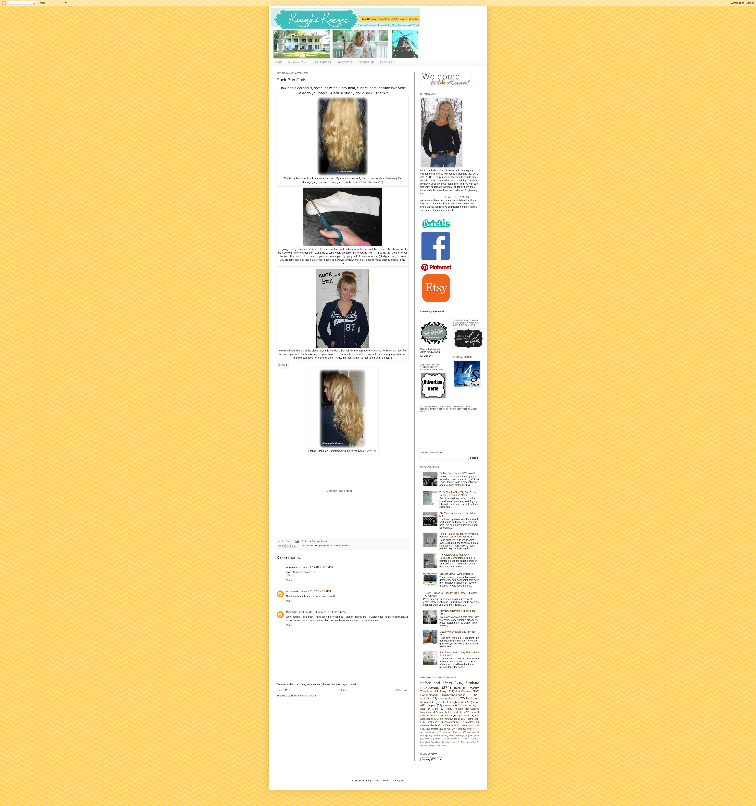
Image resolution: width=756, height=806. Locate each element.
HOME (277, 62)
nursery (459, 732)
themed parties (452, 739)
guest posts (473, 735)
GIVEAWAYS (345, 62)
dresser (447, 705)
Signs (435, 708)
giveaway (464, 715)
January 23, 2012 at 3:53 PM (315, 591)
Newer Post (284, 690)
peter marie (292, 591)
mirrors (434, 729)
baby (422, 729)
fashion (310, 546)
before (432, 742)
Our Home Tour (297, 62)
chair (476, 702)
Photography (451, 722)
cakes (435, 732)
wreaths (424, 732)
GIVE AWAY (468, 725)
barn (422, 742)
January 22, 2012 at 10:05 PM (317, 567)
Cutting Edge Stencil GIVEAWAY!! (457, 473)
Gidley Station (469, 739)
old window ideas (450, 719)
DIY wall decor (466, 705)
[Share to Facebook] (291, 546)
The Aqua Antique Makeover (454, 554)
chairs (459, 729)
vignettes (424, 745)
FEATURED (387, 62)
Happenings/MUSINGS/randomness (332, 546)
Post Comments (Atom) (303, 695)
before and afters (436, 683)
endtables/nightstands (452, 702)
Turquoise (431, 722)
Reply (289, 580)
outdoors (471, 729)
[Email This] (280, 546)
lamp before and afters (452, 712)
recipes (431, 705)
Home (343, 690)
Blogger (399, 780)
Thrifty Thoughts (454, 708)
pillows (447, 729)
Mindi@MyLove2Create (299, 612)
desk (422, 708)
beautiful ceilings (456, 735)
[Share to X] (287, 546)
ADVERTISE (366, 62)
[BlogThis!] (284, 546)
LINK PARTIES (322, 62)
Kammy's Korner (320, 541)
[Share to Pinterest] (295, 546)
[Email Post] (296, 541)
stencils (425, 698)
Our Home (431, 715)
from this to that (468, 742)
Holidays (424, 735)
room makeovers (448, 698)
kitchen (427, 739)
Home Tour (473, 719)
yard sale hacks (439, 745)
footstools (471, 732)
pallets (438, 739)
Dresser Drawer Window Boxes (456, 574)
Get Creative (463, 691)
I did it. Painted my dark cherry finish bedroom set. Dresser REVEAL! (458, 535)
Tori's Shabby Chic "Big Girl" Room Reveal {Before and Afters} (457, 493)
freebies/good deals (448, 742)
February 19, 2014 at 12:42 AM (329, 612)
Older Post (402, 690)
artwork (475, 712)
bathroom (446, 732)
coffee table (449, 725)
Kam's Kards (439, 735)
